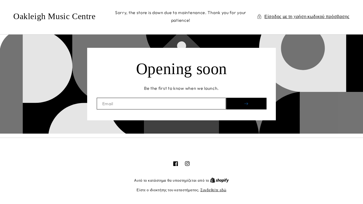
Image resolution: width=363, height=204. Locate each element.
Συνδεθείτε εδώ (213, 190)
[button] (303, 16)
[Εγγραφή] (246, 103)
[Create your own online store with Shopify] (219, 180)
